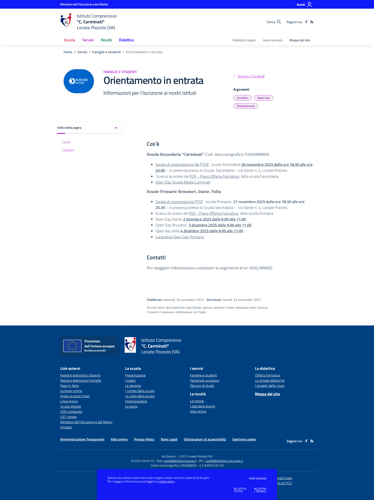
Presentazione (135, 375)
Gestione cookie (244, 439)
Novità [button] (106, 40)
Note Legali (169, 439)
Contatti (68, 150)
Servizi (82, 51)
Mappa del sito (300, 40)
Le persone (133, 385)
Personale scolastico (204, 380)
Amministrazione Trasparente (82, 439)
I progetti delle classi (269, 385)
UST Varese (68, 416)
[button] (89, 128)
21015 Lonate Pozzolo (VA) (196, 456)
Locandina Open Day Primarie (180, 237)
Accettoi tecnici (260, 490)
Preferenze (258, 478)
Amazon (66, 427)
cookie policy (166, 481)
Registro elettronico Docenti (80, 375)
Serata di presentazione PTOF (179, 202)
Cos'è (66, 142)
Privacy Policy (144, 439)
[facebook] (306, 22)
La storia (131, 406)
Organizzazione (136, 401)
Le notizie (197, 401)
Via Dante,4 (169, 456)
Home (68, 51)
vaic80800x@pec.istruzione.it (224, 460)
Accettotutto (240, 490)
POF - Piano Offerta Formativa (214, 176)
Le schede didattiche (270, 380)
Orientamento (246, 106)
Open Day (263, 97)
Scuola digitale (70, 406)
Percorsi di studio (202, 385)
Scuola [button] (69, 40)
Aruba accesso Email (75, 396)
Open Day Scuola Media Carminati (182, 182)
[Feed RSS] (312, 22)
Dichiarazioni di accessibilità (205, 439)
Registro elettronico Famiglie (80, 380)
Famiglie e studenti (106, 51)
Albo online (198, 411)
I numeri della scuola (140, 390)
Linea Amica (69, 401)
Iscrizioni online (71, 390)
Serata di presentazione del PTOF (182, 164)
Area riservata (272, 40)
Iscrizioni (242, 97)
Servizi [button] (88, 40)
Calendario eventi (202, 406)
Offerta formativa (267, 375)
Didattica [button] (126, 40)
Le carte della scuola (140, 396)
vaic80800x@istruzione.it (180, 460)
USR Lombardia (71, 411)
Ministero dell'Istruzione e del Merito (86, 422)
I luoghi (130, 380)
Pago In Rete (69, 385)
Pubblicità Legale (244, 40)
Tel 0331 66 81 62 (142, 460)
